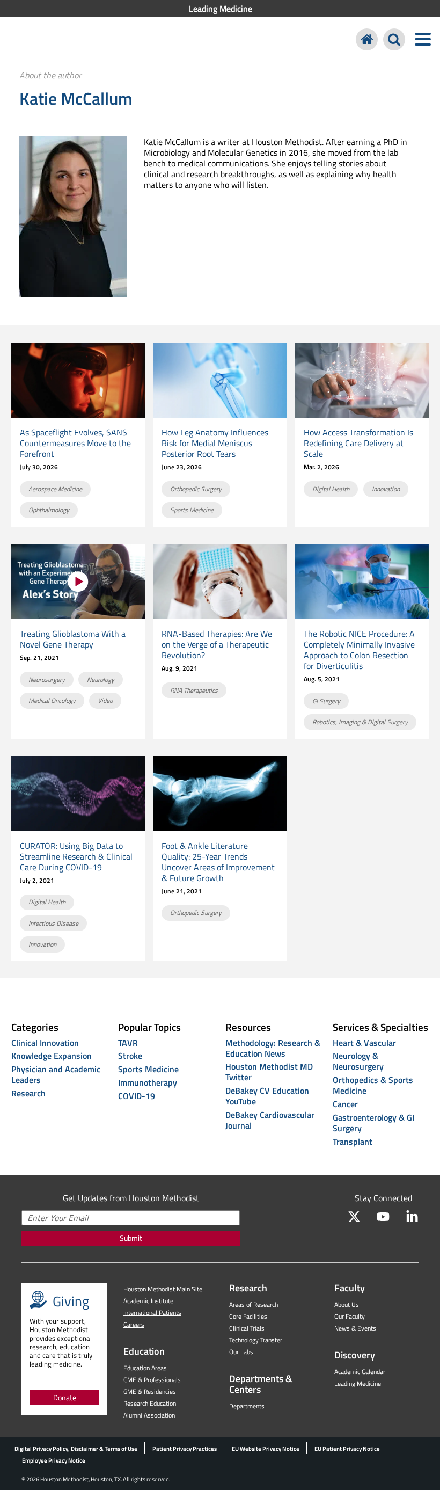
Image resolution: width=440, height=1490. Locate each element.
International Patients (152, 1312)
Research (28, 1093)
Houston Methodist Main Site (162, 1289)
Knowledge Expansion (51, 1055)
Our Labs (241, 1352)
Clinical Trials (247, 1328)
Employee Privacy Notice (53, 1460)
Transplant (352, 1141)
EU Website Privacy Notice (265, 1448)
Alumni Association (149, 1415)
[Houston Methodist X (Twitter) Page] (354, 1216)
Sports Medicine (148, 1069)
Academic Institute (148, 1301)
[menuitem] (220, 8)
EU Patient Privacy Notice (347, 1448)
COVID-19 (136, 1095)
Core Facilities (248, 1316)
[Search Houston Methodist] (394, 39)
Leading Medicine (220, 8)
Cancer (345, 1103)
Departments (247, 1406)
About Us (346, 1304)
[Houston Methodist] (367, 39)
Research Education (149, 1403)
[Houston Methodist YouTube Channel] (383, 1216)
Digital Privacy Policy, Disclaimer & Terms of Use (75, 1448)
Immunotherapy (147, 1082)
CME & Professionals (152, 1380)
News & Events (355, 1328)
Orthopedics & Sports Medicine (373, 1085)
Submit (131, 1238)
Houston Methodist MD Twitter (269, 1072)
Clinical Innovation (45, 1042)
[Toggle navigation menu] (422, 39)
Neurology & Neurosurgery (358, 1061)
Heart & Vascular (364, 1042)
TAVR (128, 1042)
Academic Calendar (359, 1372)
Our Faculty (349, 1316)
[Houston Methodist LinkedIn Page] (412, 1216)
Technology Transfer (255, 1340)
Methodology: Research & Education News (272, 1048)
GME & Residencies (149, 1391)
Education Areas (145, 1368)
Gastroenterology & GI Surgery (373, 1123)
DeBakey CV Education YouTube (267, 1096)
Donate (64, 1397)
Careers (133, 1324)
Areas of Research (253, 1304)
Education (144, 1351)
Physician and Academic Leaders (55, 1074)
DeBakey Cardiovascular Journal (269, 1120)
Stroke (130, 1055)
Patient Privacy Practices (184, 1448)
